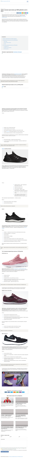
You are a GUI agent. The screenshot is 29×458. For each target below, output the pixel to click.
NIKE (2, 86)
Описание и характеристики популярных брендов (10, 38)
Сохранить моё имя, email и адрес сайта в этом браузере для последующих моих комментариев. (14, 450)
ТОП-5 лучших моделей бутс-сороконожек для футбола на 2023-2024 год (20, 416)
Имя (1, 436)
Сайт (19, 436)
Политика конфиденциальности (13, 456)
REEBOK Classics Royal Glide (7, 47)
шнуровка (7, 131)
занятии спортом (23, 16)
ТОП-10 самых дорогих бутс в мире (7, 403)
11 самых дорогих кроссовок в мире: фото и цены (20, 404)
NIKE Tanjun (5, 41)
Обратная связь (20, 456)
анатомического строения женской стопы (19, 268)
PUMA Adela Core (6, 46)
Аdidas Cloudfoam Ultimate (7, 42)
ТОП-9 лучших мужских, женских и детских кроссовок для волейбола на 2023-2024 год (7, 428)
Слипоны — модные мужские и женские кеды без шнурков (6, 415)
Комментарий (3, 439)
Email (11, 436)
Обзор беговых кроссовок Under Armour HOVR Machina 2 (21, 427)
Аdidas (3, 148)
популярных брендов (17, 51)
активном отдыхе (4, 17)
